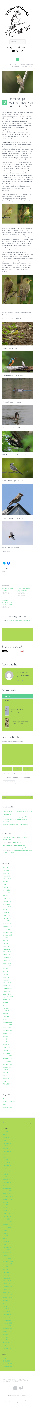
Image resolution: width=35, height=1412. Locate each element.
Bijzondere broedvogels (10, 1099)
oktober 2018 (7, 1061)
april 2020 (6, 1011)
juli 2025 (5, 881)
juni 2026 (6, 867)
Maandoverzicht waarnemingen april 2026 (15, 817)
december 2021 (7, 957)
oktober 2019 (7, 1028)
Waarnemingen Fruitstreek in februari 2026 (15, 824)
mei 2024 (6, 895)
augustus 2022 (7, 935)
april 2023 (6, 912)
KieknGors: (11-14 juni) (9, 814)
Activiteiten (22, 1379)
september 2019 (7, 1030)
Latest (7, 701)
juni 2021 (5, 971)
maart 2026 (6, 876)
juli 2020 (5, 1002)
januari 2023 (6, 921)
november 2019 (7, 1025)
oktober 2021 (7, 963)
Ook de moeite (7, 1381)
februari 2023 (7, 918)
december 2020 (7, 988)
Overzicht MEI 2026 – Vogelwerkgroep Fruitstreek (24, 590)
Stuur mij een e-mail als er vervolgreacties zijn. (16, 774)
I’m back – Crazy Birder (9, 837)
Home (18, 64)
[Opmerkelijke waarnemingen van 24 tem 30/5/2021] (17, 82)
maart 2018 (6, 1081)
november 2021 (7, 960)
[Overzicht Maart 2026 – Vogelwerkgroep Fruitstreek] (7, 711)
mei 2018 (5, 1075)
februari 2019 (7, 1050)
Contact (15, 1381)
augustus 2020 (7, 999)
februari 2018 (7, 1084)
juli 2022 (5, 938)
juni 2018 (5, 1073)
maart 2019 (6, 1047)
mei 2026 (6, 870)
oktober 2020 (7, 994)
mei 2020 (6, 1008)
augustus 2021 (7, 966)
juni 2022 (5, 940)
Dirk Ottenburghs (8, 845)
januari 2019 (6, 1053)
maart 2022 (6, 949)
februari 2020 (7, 1016)
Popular (7, 696)
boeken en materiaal (9, 1102)
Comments (7, 1364)
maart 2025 (6, 884)
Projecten (5, 1380)
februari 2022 (7, 952)
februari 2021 (7, 983)
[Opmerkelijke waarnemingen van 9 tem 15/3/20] (7, 723)
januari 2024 (6, 904)
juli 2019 (5, 1036)
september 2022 (8, 932)
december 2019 (7, 1022)
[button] (17, 82)
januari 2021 (6, 985)
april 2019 (6, 1044)
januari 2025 (6, 890)
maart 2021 (6, 980)
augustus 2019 (7, 1033)
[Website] (22, 681)
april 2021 (6, 977)
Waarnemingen (26, 620)
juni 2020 (6, 1005)
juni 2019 (5, 1039)
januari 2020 (6, 1019)
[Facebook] (15, 1388)
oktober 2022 (7, 929)
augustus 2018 (7, 1067)
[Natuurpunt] (21, 1388)
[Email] (18, 681)
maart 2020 (6, 1013)
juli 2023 (5, 909)
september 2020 (8, 997)
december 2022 (7, 924)
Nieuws (23, 64)
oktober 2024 (7, 893)
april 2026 (6, 873)
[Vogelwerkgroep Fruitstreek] (17, 21)
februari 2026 (7, 879)
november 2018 (7, 1058)
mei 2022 (6, 943)
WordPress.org (7, 1366)
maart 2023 (6, 915)
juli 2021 (5, 969)
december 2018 (7, 1056)
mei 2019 (5, 1042)
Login (4, 1358)
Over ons (26, 1380)
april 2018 (6, 1078)
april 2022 (6, 946)
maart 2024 (6, 898)
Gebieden (13, 1380)
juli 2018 (5, 1070)
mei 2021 (5, 974)
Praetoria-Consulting (21, 1395)
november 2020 (7, 991)
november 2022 (7, 926)
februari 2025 (7, 887)
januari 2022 (6, 954)
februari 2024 (7, 901)
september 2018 (7, 1064)
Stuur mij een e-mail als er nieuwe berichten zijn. (17, 777)
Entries (6, 1361)
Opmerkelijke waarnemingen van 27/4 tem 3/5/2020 (7, 602)
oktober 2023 (7, 907)
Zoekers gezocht (17, 842)
